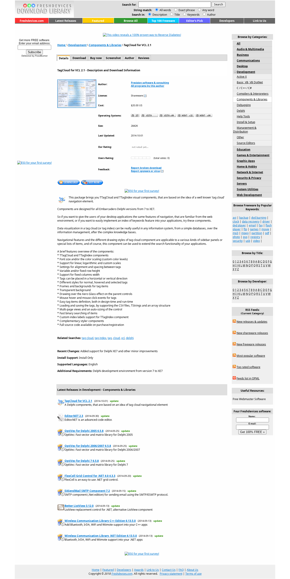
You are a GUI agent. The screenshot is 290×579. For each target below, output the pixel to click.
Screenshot (113, 58)
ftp (245, 229)
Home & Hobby (247, 166)
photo (236, 237)
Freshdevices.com (32, 21)
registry (255, 237)
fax (261, 225)
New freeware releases (251, 344)
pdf (267, 233)
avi (234, 218)
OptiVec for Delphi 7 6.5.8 (82, 461)
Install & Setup (246, 122)
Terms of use (193, 574)
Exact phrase (187, 10)
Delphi (241, 111)
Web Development (249, 195)
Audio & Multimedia (250, 49)
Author (211, 15)
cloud (116, 338)
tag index (100, 338)
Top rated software (248, 367)
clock (236, 221)
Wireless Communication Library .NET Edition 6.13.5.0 (101, 536)
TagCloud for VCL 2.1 (78, 401)
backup (243, 218)
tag (110, 338)
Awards (139, 570)
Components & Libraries (105, 45)
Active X (242, 77)
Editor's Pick (194, 21)
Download (79, 58)
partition (256, 233)
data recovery (250, 221)
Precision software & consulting (150, 82)
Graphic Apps (246, 161)
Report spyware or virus (145, 171)
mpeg (245, 233)
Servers (242, 184)
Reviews (143, 58)
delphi (130, 338)
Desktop (242, 66)
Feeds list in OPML (248, 378)
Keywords (193, 15)
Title (177, 15)
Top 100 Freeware (163, 21)
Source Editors (246, 143)
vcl (123, 338)
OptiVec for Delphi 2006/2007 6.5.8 (88, 446)
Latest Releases (65, 21)
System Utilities (247, 189)
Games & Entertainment (253, 155)
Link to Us (259, 21)
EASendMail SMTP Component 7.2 (87, 491)
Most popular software (251, 356)
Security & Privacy (249, 178)
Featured (98, 21)
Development (77, 45)
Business (243, 55)
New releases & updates (252, 322)
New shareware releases (252, 333)
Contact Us (169, 570)
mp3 (235, 233)
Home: (61, 45)
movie (265, 229)
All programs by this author (147, 85)
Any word (208, 10)
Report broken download (146, 167)
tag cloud (87, 338)
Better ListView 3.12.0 (79, 506)
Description (159, 15)
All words (165, 10)
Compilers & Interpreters (252, 94)
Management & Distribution (244, 130)
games (254, 229)
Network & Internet (250, 172)
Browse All (131, 21)
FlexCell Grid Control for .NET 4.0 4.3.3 (90, 476)
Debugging (244, 105)
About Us (192, 570)
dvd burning (258, 218)
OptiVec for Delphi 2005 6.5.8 (84, 431)
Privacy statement (171, 574)
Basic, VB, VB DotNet (250, 82)
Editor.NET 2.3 (74, 416)
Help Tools (243, 116)
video (256, 241)
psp (245, 237)
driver (266, 221)
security (238, 241)
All (238, 43)
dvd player (239, 225)
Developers (226, 21)
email (252, 225)
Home (95, 570)
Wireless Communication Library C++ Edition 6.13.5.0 (100, 521)
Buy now (96, 58)
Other (240, 137)
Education (243, 149)
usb (248, 241)
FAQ (181, 570)
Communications (248, 60)
